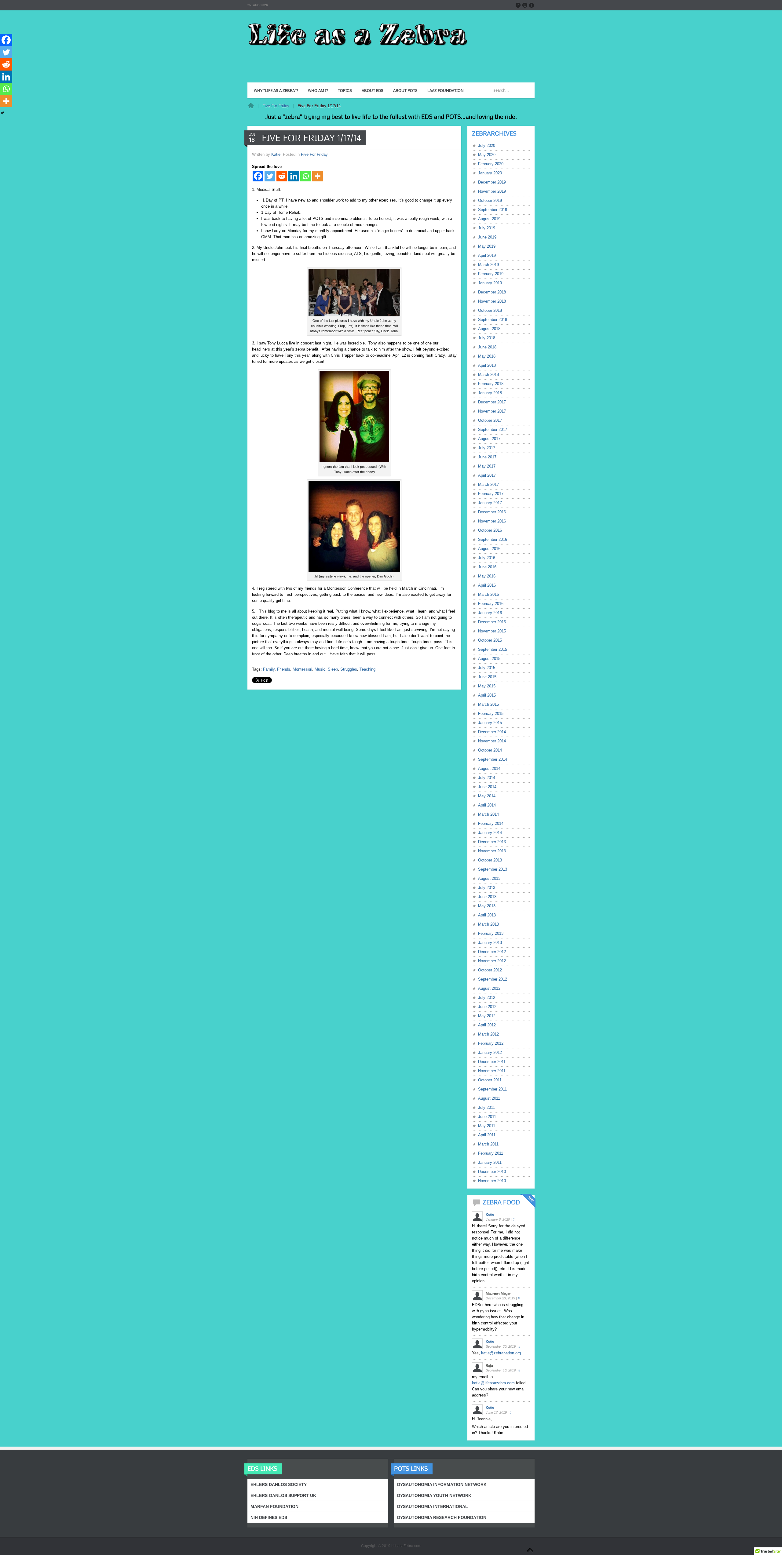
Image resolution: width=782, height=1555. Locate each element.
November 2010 (492, 1180)
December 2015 (492, 622)
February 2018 (490, 383)
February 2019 (490, 273)
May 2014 (486, 796)
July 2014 (486, 777)
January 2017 (490, 503)
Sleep (333, 669)
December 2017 (492, 402)
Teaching (367, 669)
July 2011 (486, 1107)
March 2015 (488, 704)
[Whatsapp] (305, 176)
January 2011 (490, 1162)
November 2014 (492, 741)
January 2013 (490, 942)
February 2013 (490, 933)
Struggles (348, 669)
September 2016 (492, 539)
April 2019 (487, 255)
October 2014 (490, 750)
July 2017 (486, 448)
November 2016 (492, 521)
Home (250, 106)
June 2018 (487, 347)
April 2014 (487, 805)
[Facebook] (258, 176)
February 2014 (490, 823)
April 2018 (487, 365)
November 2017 (492, 411)
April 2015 (487, 695)
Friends (283, 669)
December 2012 (492, 951)
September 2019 (492, 209)
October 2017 (490, 420)
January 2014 (490, 832)
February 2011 (490, 1153)
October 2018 (490, 310)
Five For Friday (275, 106)
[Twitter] (270, 176)
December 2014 (492, 732)
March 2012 (488, 1034)
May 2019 (486, 246)
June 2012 (487, 1006)
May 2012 (486, 1016)
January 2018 (490, 393)
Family (269, 669)
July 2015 (486, 667)
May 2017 (486, 466)
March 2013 (488, 924)
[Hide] (2, 113)
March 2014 (488, 814)
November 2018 (492, 301)
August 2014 (489, 768)
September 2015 (492, 649)
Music (320, 669)
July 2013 (486, 887)
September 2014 (492, 759)
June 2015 (487, 677)
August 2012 (489, 988)
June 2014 (487, 787)
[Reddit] (281, 176)
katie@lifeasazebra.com (493, 1383)
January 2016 (490, 612)
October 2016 (490, 530)
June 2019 (487, 237)
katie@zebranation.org (501, 1353)
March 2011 (488, 1144)
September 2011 (492, 1089)
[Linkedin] (293, 176)
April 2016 (487, 585)
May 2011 (486, 1125)
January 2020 (490, 173)
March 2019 (488, 264)
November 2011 (492, 1071)
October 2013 (490, 860)
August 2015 (489, 658)
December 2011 (492, 1061)
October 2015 (490, 640)
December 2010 (492, 1171)
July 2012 (486, 997)
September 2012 (492, 979)
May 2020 (486, 154)
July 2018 (486, 338)
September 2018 (492, 319)
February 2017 (490, 493)
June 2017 (487, 457)
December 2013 (492, 841)
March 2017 (488, 484)
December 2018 (492, 292)
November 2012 (492, 961)
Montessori (302, 669)
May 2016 (486, 576)
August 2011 (489, 1098)
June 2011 (487, 1116)
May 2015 (486, 686)
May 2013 (486, 906)
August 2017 (489, 438)
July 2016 (486, 557)
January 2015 (490, 722)
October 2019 (490, 200)
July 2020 (486, 145)
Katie (275, 154)
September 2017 (492, 429)
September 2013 (492, 869)
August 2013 (489, 878)
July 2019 (486, 228)
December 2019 (492, 182)
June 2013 (487, 896)
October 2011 (490, 1080)
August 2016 (489, 548)
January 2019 (490, 283)
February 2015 (490, 713)
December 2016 (492, 512)
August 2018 (489, 328)
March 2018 (488, 374)
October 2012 (490, 970)
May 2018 (486, 356)
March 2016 (488, 594)
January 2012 (490, 1052)
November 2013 (492, 851)
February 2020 (490, 164)
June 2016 (487, 567)
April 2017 (487, 475)
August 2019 (489, 219)
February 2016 (490, 603)
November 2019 (492, 191)
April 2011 (486, 1135)
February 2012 (490, 1043)
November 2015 (492, 631)
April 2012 (487, 1025)
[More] (317, 176)
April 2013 (487, 915)
